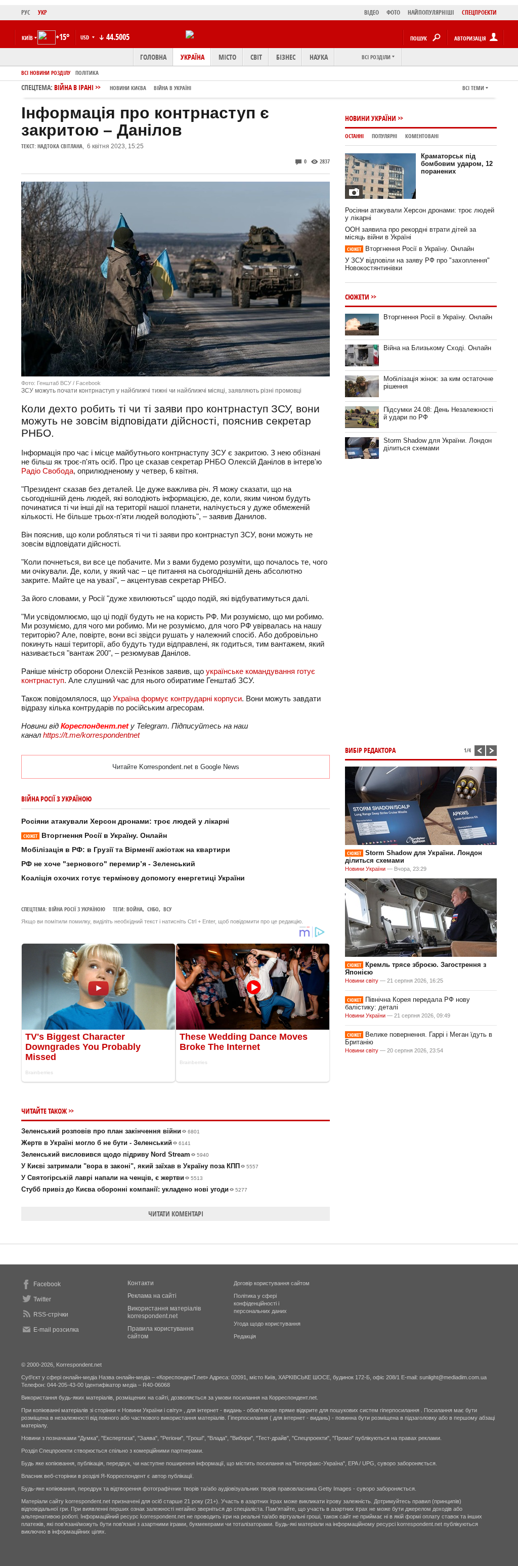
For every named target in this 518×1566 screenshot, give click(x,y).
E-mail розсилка (56, 1329)
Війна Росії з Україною (77, 909)
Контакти (140, 1283)
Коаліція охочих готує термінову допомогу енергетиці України (133, 878)
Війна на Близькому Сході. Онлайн (437, 348)
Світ (256, 57)
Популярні (384, 136)
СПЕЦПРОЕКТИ (479, 12)
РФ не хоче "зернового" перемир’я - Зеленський (108, 864)
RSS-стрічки (50, 1314)
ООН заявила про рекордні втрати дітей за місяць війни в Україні (410, 233)
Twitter (42, 1299)
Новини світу (361, 981)
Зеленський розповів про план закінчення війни (110, 1131)
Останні (354, 136)
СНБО (153, 909)
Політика (87, 72)
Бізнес (285, 57)
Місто (227, 57)
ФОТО (393, 12)
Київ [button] (27, 37)
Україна (192, 57)
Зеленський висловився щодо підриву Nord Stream (115, 1154)
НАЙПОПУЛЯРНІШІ (431, 12)
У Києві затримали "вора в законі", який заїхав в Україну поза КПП (139, 1166)
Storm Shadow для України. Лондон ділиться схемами (437, 444)
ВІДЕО (371, 12)
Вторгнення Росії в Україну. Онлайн (95, 835)
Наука (319, 57)
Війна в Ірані (122, 87)
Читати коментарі (175, 1213)
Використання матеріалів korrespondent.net (164, 1312)
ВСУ (167, 909)
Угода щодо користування (267, 1324)
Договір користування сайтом (272, 1283)
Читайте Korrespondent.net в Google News (175, 767)
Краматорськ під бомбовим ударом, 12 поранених (457, 163)
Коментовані (422, 136)
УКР (42, 12)
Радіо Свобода (47, 471)
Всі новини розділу (45, 72)
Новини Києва (128, 88)
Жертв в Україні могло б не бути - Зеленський (106, 1143)
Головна (153, 57)
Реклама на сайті (152, 1295)
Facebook (47, 1284)
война (134, 909)
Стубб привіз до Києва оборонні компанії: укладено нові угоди (134, 1189)
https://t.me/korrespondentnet (91, 735)
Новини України (370, 118)
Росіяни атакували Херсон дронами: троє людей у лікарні (125, 821)
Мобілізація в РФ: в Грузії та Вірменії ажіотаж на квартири (125, 849)
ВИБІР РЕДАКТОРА (370, 750)
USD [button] (85, 37)
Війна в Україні (172, 88)
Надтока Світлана (59, 146)
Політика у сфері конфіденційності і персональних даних (260, 1303)
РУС (25, 12)
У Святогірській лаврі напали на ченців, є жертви (112, 1177)
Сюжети (357, 297)
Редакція (245, 1336)
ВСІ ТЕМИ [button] (473, 88)
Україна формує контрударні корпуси (177, 698)
